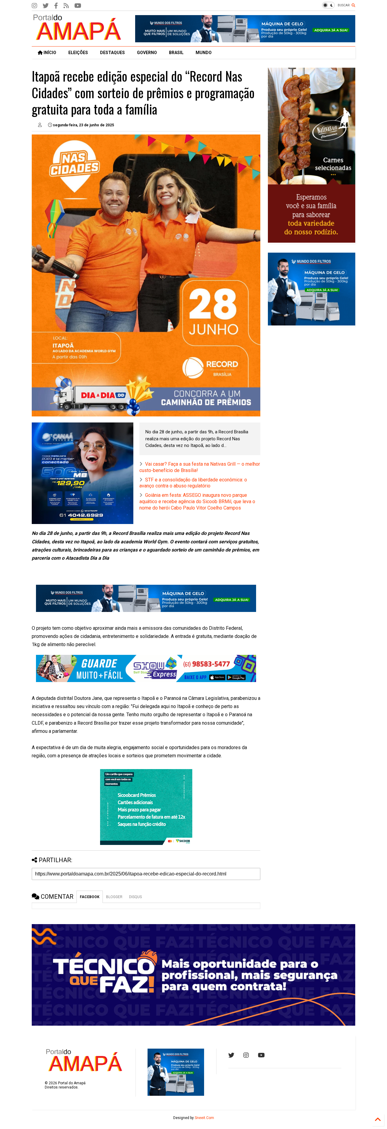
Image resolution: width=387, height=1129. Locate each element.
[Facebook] (56, 6)
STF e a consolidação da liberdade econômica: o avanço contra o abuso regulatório (193, 483)
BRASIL (176, 52)
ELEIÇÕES (78, 52)
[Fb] (66, 6)
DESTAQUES (112, 52)
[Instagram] (34, 6)
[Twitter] (46, 6)
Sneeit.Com (204, 1118)
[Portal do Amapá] (77, 38)
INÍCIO (49, 52)
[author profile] (40, 125)
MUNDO (204, 52)
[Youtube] (261, 1055)
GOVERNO (147, 52)
